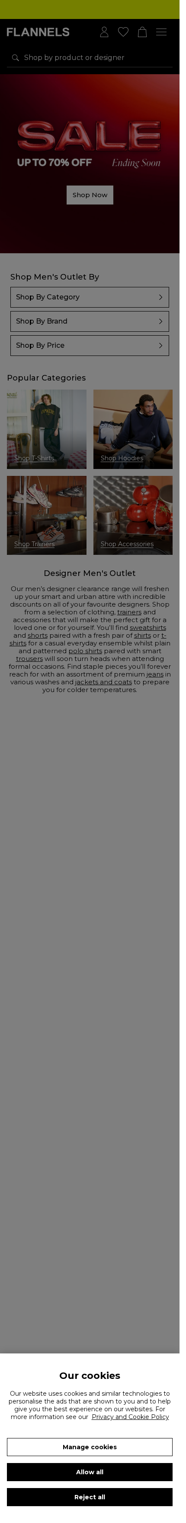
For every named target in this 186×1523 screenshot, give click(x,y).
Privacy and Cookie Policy (130, 1417)
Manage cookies (90, 1447)
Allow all (89, 1472)
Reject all (89, 1497)
